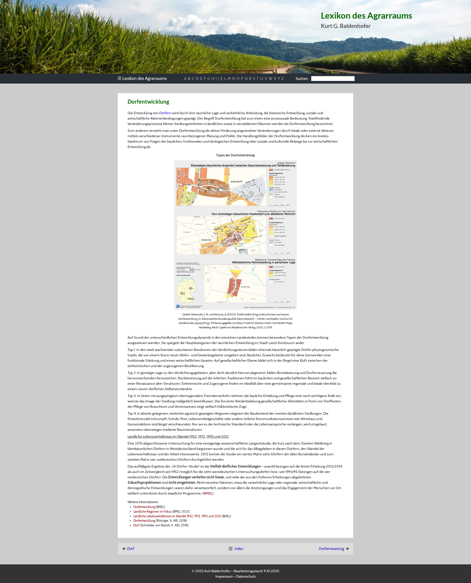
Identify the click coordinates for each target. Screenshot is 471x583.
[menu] (144, 78)
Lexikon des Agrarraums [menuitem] (142, 78)
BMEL (208, 493)
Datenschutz (246, 576)
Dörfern (165, 113)
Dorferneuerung (331, 548)
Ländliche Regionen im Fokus (152, 511)
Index (239, 548)
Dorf (136, 525)
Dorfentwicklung (144, 507)
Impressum (224, 576)
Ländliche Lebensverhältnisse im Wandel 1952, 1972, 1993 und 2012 (177, 516)
